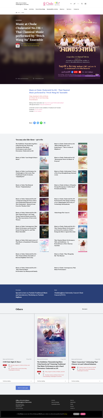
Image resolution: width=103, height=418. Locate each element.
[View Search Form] (82, 3)
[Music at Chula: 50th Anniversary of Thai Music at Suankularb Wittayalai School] (44, 245)
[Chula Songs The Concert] (82, 218)
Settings (65, 413)
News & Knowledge (40, 9)
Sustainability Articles (52, 9)
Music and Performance (23, 78)
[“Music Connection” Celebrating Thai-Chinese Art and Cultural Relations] (86, 337)
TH (71, 3)
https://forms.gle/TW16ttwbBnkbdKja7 (54, 102)
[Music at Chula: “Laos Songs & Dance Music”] (44, 163)
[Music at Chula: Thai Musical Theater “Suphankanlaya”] (44, 190)
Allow (83, 414)
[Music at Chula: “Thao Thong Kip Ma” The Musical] (82, 259)
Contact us (76, 9)
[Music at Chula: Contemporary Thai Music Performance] (82, 273)
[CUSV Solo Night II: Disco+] (17, 337)
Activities (31, 9)
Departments (72, 402)
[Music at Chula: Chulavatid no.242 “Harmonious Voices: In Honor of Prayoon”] (82, 163)
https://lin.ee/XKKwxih (45, 104)
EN (74, 3)
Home (25, 9)
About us (72, 400)
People (71, 404)
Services (72, 406)
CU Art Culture (38, 109)
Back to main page (23, 388)
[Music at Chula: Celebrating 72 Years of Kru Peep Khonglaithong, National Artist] (82, 176)
